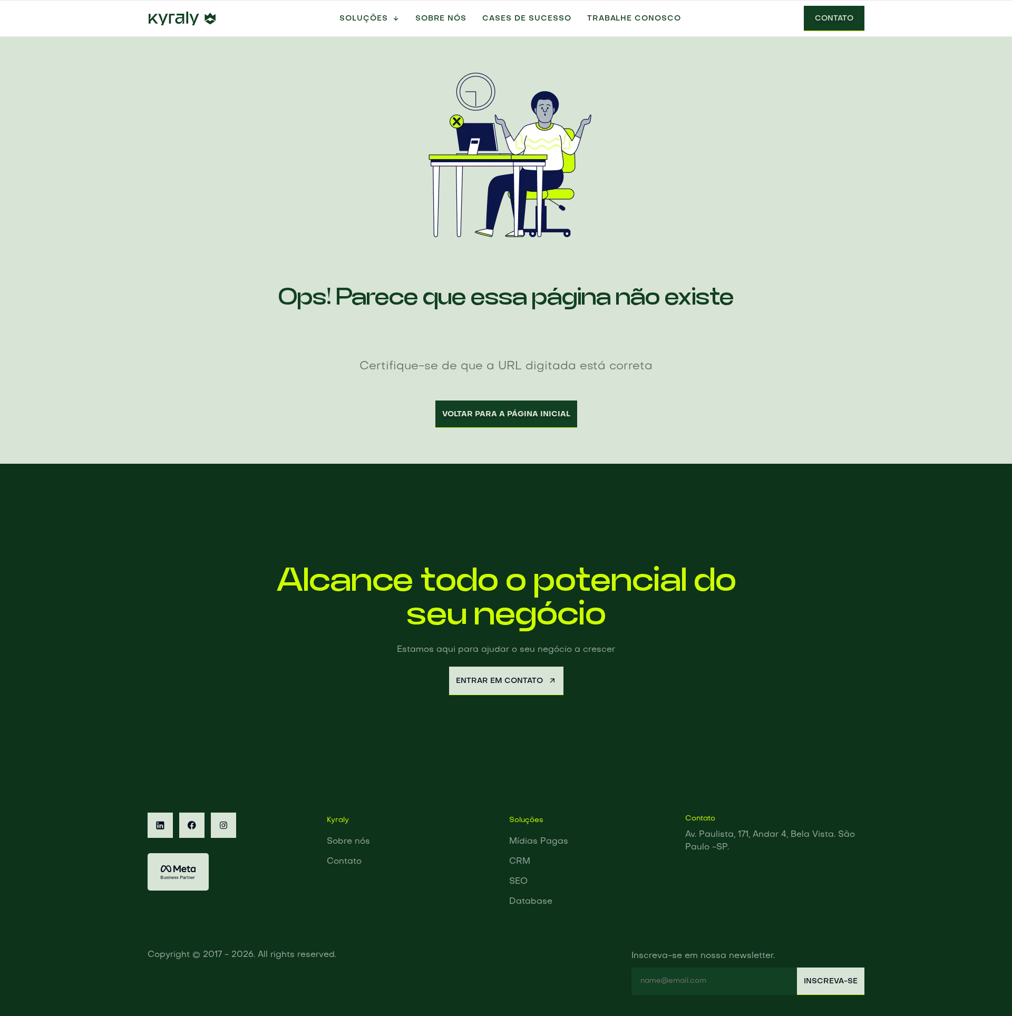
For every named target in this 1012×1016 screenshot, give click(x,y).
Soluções (363, 18)
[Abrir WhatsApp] (985, 989)
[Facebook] (192, 825)
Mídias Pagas (538, 841)
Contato (834, 18)
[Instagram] (223, 825)
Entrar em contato (499, 681)
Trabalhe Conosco (634, 18)
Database (530, 901)
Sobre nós (441, 18)
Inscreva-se (831, 981)
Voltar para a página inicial (506, 414)
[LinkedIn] (160, 825)
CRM (519, 861)
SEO (518, 881)
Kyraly (338, 820)
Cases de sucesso (526, 18)
